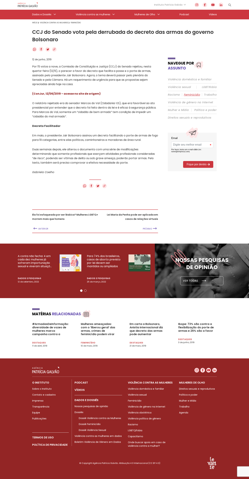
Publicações (39, 418)
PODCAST (81, 383)
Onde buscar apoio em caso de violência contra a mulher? (146, 444)
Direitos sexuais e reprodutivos (189, 117)
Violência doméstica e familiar (190, 79)
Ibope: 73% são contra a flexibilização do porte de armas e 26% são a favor (196, 327)
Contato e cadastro (44, 394)
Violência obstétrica (139, 412)
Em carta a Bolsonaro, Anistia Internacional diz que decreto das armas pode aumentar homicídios (146, 329)
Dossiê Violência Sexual (92, 430)
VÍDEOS (80, 390)
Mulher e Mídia (178, 110)
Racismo (174, 94)
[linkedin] (221, 5)
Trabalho (210, 94)
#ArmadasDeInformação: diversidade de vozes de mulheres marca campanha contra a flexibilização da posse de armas (50, 329)
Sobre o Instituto (42, 389)
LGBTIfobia (209, 87)
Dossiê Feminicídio (90, 424)
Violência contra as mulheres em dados (98, 436)
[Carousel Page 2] (85, 290)
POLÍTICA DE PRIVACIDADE (50, 445)
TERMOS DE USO (43, 437)
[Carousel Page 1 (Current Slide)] (81, 290)
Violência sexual (179, 87)
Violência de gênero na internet (190, 102)
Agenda (183, 412)
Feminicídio (192, 94)
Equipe (36, 412)
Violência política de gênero (144, 418)
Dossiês (79, 412)
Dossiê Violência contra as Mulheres (100, 418)
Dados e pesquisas (29, 278)
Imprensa (37, 400)
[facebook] (205, 5)
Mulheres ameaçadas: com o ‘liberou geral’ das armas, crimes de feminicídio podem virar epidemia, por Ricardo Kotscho (98, 329)
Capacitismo (135, 436)
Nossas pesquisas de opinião (91, 406)
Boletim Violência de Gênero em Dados (98, 442)
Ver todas (191, 281)
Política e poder (205, 110)
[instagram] (196, 5)
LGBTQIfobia (135, 430)
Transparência (40, 406)
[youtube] (213, 5)
